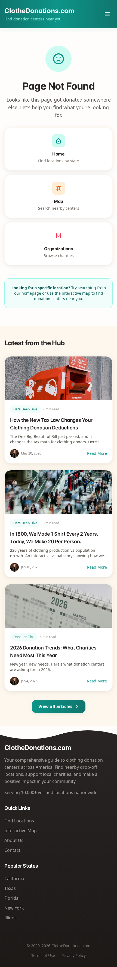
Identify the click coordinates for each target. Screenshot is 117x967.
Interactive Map (20, 831)
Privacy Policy (73, 955)
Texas (10, 888)
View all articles (55, 706)
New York (14, 908)
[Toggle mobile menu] (107, 14)
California (14, 878)
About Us (13, 840)
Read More (97, 453)
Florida (11, 898)
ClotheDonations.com (39, 11)
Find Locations (19, 821)
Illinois (11, 918)
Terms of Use (43, 955)
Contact (12, 850)
